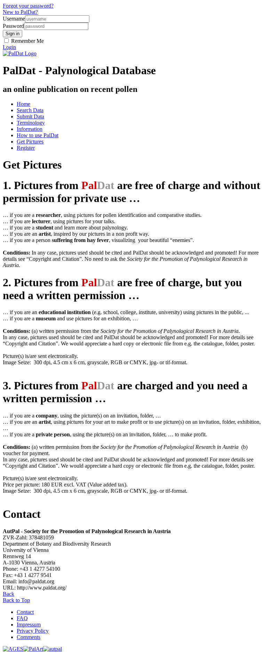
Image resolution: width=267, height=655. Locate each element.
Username (14, 19)
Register (26, 148)
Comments (28, 637)
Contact (25, 612)
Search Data (30, 110)
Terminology (31, 123)
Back (8, 594)
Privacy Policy (33, 631)
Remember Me (27, 41)
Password (13, 26)
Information (29, 129)
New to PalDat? (20, 12)
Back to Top (16, 600)
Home (23, 104)
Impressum (29, 624)
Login (9, 47)
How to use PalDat (37, 135)
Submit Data (30, 116)
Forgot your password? (28, 6)
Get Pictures (30, 142)
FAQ (22, 618)
